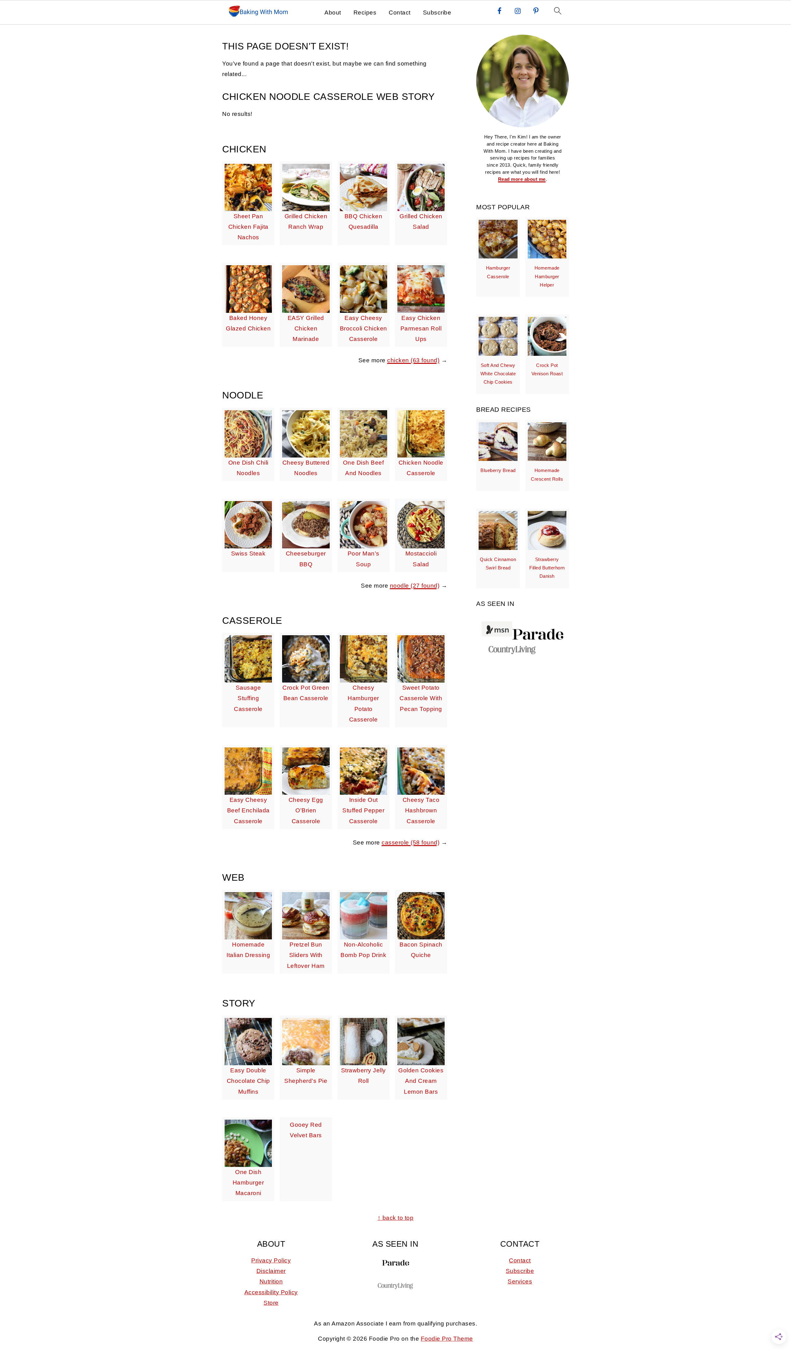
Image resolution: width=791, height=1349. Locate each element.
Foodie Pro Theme (447, 1338)
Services (520, 1281)
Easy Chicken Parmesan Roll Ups (421, 328)
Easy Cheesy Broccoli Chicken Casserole (363, 328)
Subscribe (437, 12)
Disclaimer (271, 1271)
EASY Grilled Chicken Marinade (306, 328)
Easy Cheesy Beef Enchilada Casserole (248, 810)
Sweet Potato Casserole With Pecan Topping (421, 698)
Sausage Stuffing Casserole (248, 698)
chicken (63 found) (413, 360)
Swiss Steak (248, 553)
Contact (400, 12)
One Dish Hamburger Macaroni (248, 1182)
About (332, 12)
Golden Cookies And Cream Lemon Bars (420, 1081)
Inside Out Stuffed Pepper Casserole (363, 810)
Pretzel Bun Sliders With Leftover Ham (306, 955)
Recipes (365, 12)
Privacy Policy (271, 1260)
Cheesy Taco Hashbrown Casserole (421, 810)
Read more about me (522, 179)
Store (271, 1303)
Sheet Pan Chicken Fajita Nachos (248, 226)
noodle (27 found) (415, 585)
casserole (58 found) (410, 842)
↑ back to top (396, 1218)
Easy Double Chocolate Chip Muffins (248, 1081)
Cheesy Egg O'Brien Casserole (306, 810)
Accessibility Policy (271, 1292)
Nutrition (271, 1281)
